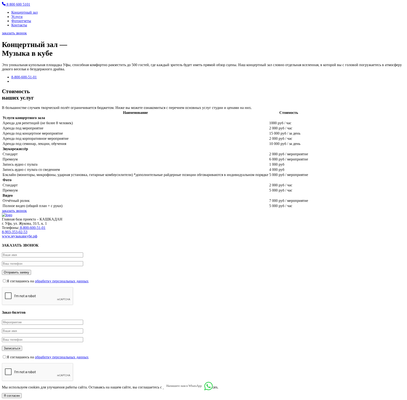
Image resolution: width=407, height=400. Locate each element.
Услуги (17, 17)
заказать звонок (14, 33)
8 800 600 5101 (18, 4)
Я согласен (12, 395)
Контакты (19, 25)
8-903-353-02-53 (14, 232)
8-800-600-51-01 (24, 77)
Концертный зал (24, 12)
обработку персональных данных (62, 281)
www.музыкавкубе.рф (19, 236)
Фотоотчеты (21, 21)
